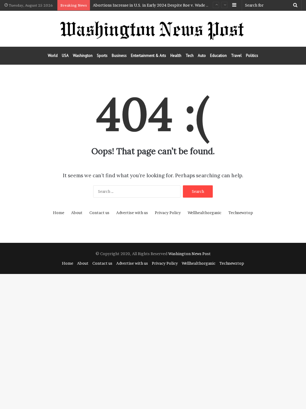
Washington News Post (189, 253)
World (53, 55)
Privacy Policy (168, 212)
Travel (236, 55)
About (76, 212)
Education (218, 55)
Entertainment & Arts (148, 55)
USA (65, 55)
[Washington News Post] (153, 29)
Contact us (99, 212)
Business (119, 55)
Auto (202, 55)
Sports (102, 55)
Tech (190, 55)
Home (58, 212)
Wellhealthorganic (204, 212)
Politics (252, 55)
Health (175, 55)
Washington (83, 55)
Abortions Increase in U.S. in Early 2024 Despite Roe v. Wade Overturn (158, 5)
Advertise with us (132, 212)
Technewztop (240, 212)
